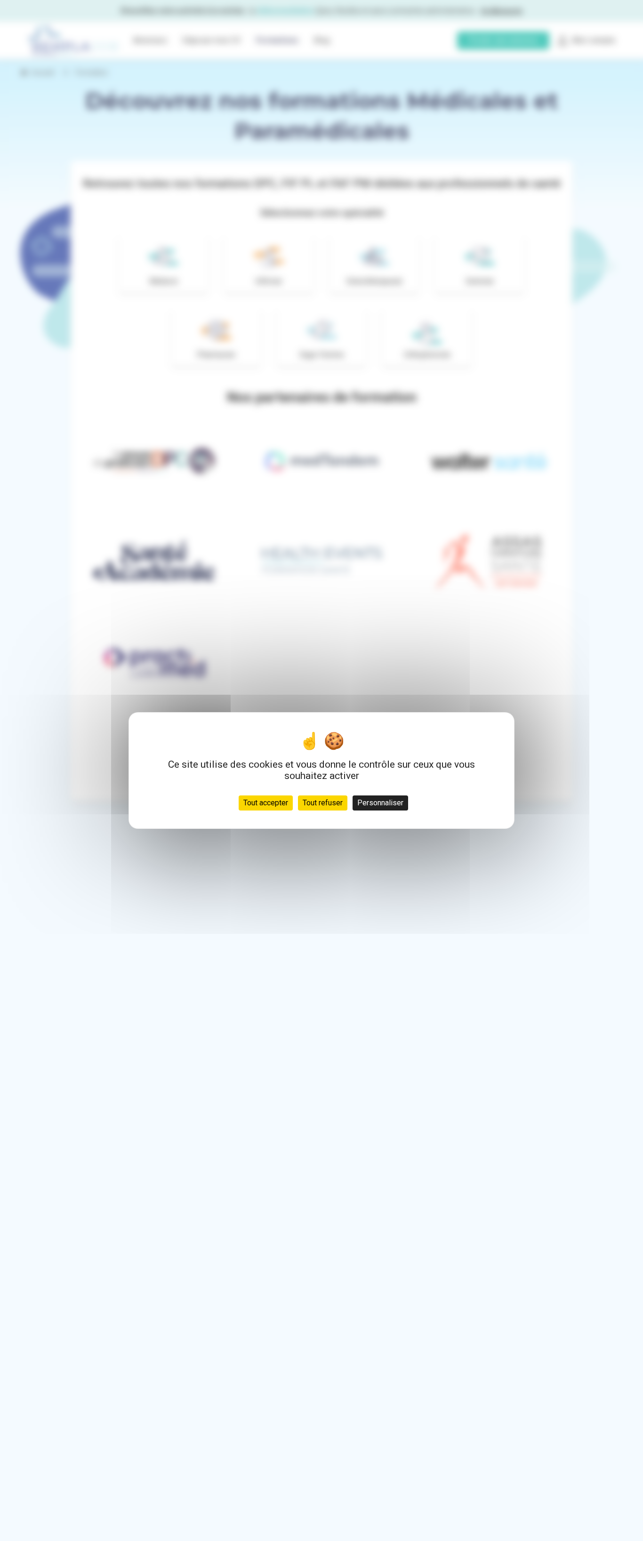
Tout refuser (323, 802)
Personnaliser (380, 802)
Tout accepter (265, 802)
